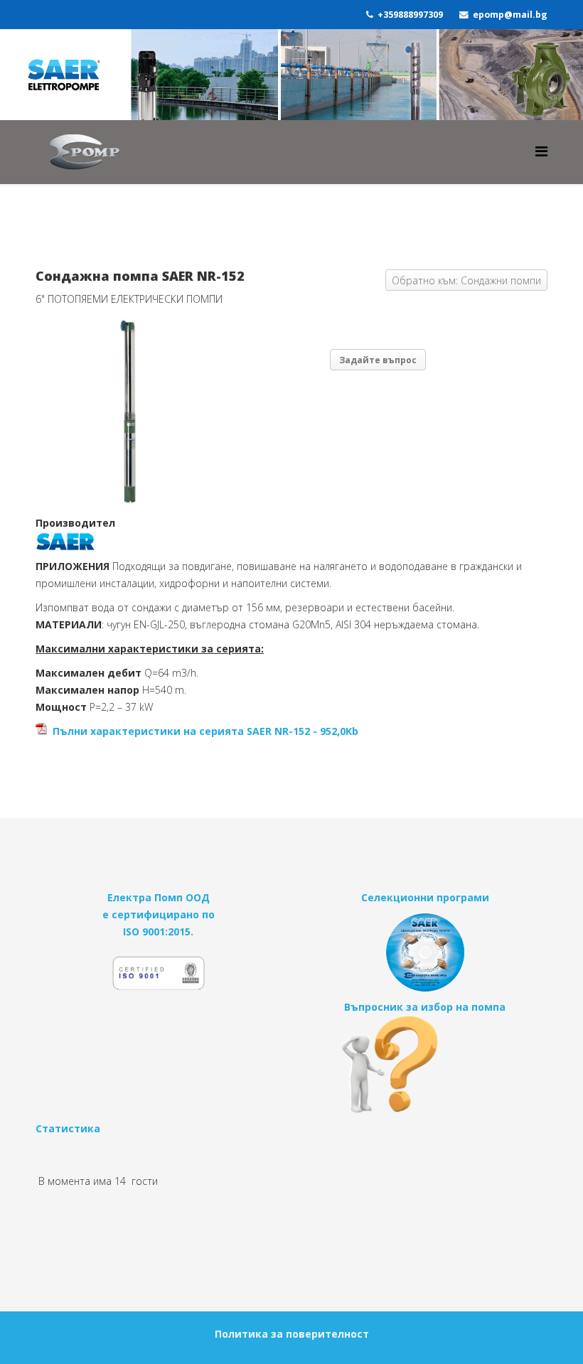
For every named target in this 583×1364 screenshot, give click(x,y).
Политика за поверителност (292, 1334)
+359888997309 (410, 15)
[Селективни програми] (424, 952)
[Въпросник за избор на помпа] (424, 1064)
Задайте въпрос (378, 360)
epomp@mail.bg (510, 15)
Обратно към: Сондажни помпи (466, 280)
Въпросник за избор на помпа (425, 1007)
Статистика (68, 1128)
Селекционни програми (425, 897)
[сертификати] (158, 979)
